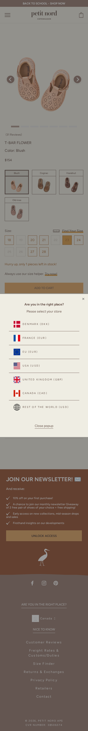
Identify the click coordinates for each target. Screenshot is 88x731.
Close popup (44, 426)
